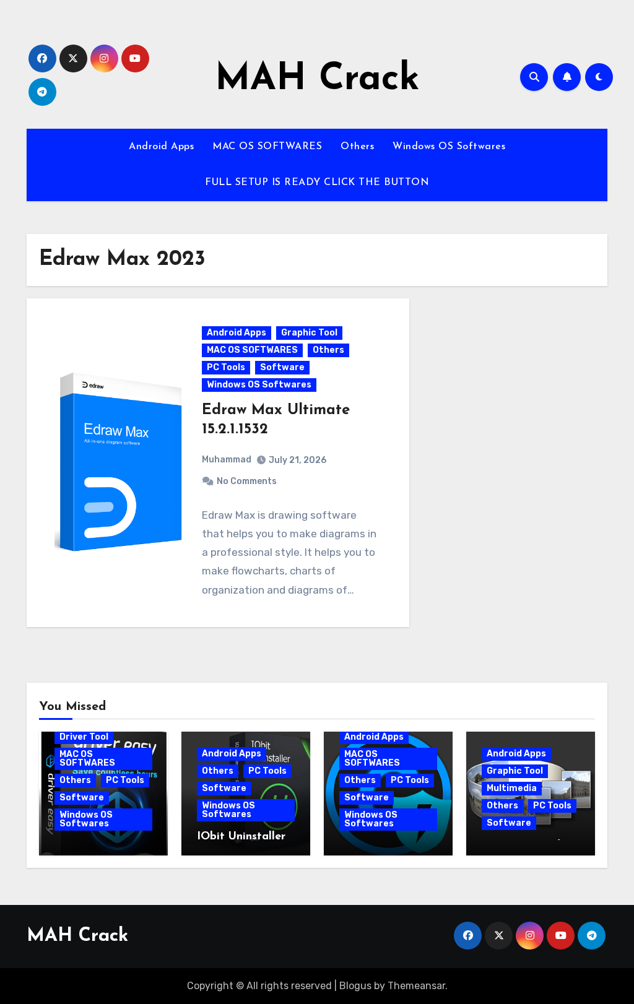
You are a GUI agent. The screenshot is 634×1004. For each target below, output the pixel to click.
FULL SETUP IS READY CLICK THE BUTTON (317, 183)
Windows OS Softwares (449, 147)
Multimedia (512, 788)
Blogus (355, 986)
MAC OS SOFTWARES (267, 147)
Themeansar (416, 986)
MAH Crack (317, 79)
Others (357, 147)
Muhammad (226, 459)
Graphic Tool (309, 332)
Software (282, 367)
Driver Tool (83, 737)
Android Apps (161, 147)
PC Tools (226, 367)
